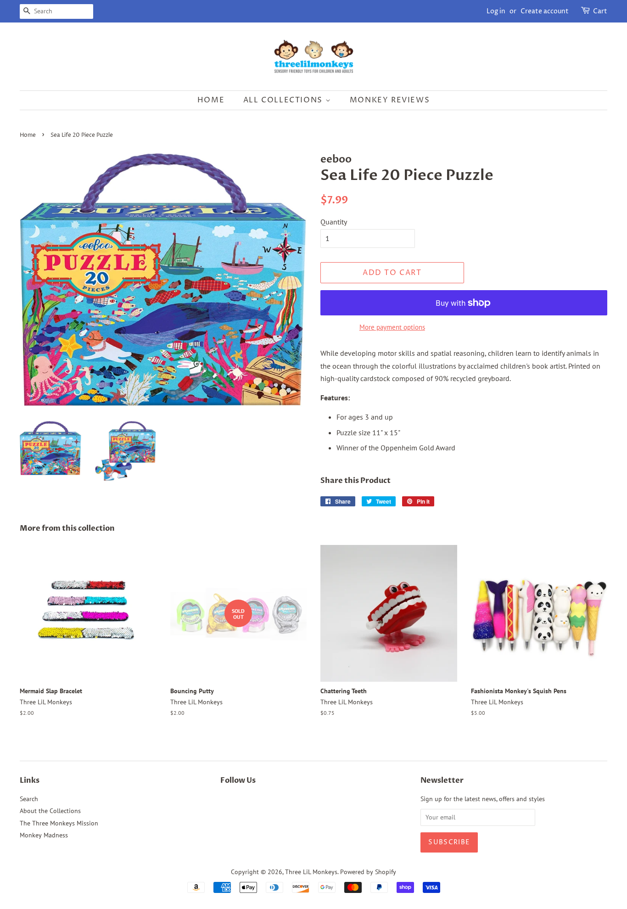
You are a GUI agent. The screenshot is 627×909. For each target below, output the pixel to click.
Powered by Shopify (368, 872)
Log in (496, 11)
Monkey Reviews (390, 100)
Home (210, 100)
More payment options (392, 327)
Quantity (333, 221)
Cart (600, 11)
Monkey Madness (44, 835)
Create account (545, 11)
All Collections (284, 100)
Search (29, 799)
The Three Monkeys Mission (59, 823)
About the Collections (50, 811)
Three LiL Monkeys (311, 872)
